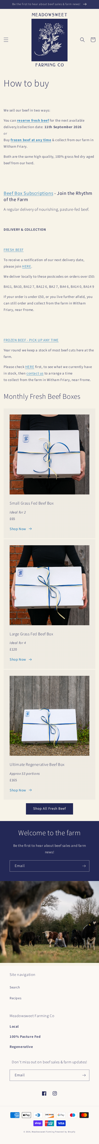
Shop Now (18, 529)
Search (15, 987)
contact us (34, 373)
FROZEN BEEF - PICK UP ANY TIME (31, 340)
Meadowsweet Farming (43, 1131)
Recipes (15, 998)
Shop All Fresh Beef (49, 808)
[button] (6, 39)
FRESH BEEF (14, 249)
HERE (26, 266)
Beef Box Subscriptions (28, 193)
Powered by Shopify (65, 1131)
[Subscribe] (84, 866)
